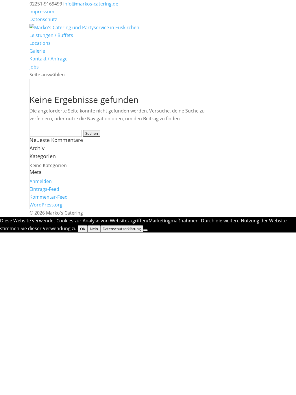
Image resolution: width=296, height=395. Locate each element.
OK (82, 228)
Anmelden (40, 181)
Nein (94, 228)
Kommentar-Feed (48, 197)
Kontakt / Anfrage (48, 59)
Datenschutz (43, 19)
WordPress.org (45, 205)
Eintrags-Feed (44, 189)
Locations (40, 43)
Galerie (37, 51)
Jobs (34, 67)
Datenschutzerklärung (122, 228)
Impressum (41, 11)
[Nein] (145, 230)
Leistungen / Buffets (51, 35)
